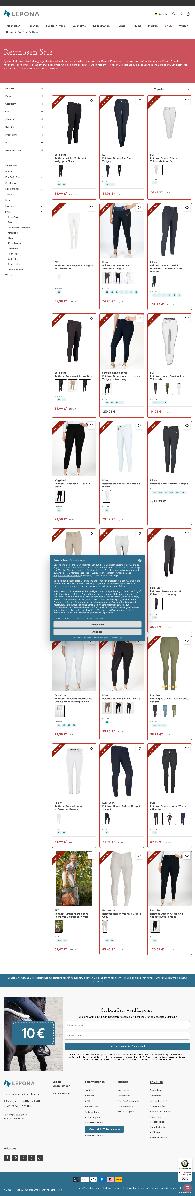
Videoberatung (158, 1137)
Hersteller (10, 88)
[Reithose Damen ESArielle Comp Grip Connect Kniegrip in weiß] (74, 663)
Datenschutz (92, 1112)
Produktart (11, 135)
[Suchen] (174, 14)
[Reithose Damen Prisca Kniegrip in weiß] (122, 448)
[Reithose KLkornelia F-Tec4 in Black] (74, 448)
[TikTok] (40, 1158)
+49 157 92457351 (14, 1118)
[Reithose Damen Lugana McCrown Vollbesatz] (74, 771)
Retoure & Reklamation (157, 1119)
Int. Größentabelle (128, 1101)
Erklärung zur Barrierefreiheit (94, 1120)
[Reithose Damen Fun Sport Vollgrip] (122, 123)
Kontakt (89, 1090)
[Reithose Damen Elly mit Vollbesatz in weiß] (170, 123)
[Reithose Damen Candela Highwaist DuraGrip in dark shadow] (170, 230)
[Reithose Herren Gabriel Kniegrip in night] (122, 771)
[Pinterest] (15, 1158)
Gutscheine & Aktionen (157, 1130)
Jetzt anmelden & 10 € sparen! (127, 1046)
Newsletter (123, 1090)
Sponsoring (123, 1095)
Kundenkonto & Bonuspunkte (158, 1103)
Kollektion (10, 127)
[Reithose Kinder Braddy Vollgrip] (170, 448)
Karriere (89, 1095)
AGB (87, 1101)
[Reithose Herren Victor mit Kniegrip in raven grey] (170, 556)
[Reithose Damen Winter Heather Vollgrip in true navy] (122, 341)
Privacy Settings (61, 1093)
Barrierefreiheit (94, 1135)
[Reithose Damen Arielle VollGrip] (74, 341)
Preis (7, 142)
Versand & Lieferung (161, 1111)
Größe (8, 111)
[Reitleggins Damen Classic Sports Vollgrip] (170, 663)
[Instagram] (23, 1158)
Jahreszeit (10, 119)
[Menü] (190, 1160)
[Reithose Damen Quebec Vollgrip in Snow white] (74, 230)
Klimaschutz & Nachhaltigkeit (125, 1109)
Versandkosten (132, 1188)
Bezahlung (156, 1095)
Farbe (8, 96)
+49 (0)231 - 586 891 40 (22, 1101)
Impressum (91, 1106)
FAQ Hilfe (156, 1081)
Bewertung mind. (14, 150)
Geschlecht (10, 104)
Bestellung (156, 1090)
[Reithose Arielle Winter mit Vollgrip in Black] (74, 123)
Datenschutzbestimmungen (118, 1057)
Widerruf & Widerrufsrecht (104, 1128)
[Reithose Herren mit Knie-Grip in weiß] (122, 878)
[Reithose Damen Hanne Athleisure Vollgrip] (122, 230)
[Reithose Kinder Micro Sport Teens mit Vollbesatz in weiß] (74, 878)
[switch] (185, 1178)
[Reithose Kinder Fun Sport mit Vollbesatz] (170, 341)
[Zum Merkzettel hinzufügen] (91, 100)
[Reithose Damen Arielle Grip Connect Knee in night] (170, 878)
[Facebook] (7, 1158)
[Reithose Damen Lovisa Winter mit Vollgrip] (170, 771)
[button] (41, 171)
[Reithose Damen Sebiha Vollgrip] (122, 663)
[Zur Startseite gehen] (21, 14)
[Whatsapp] (31, 1158)
